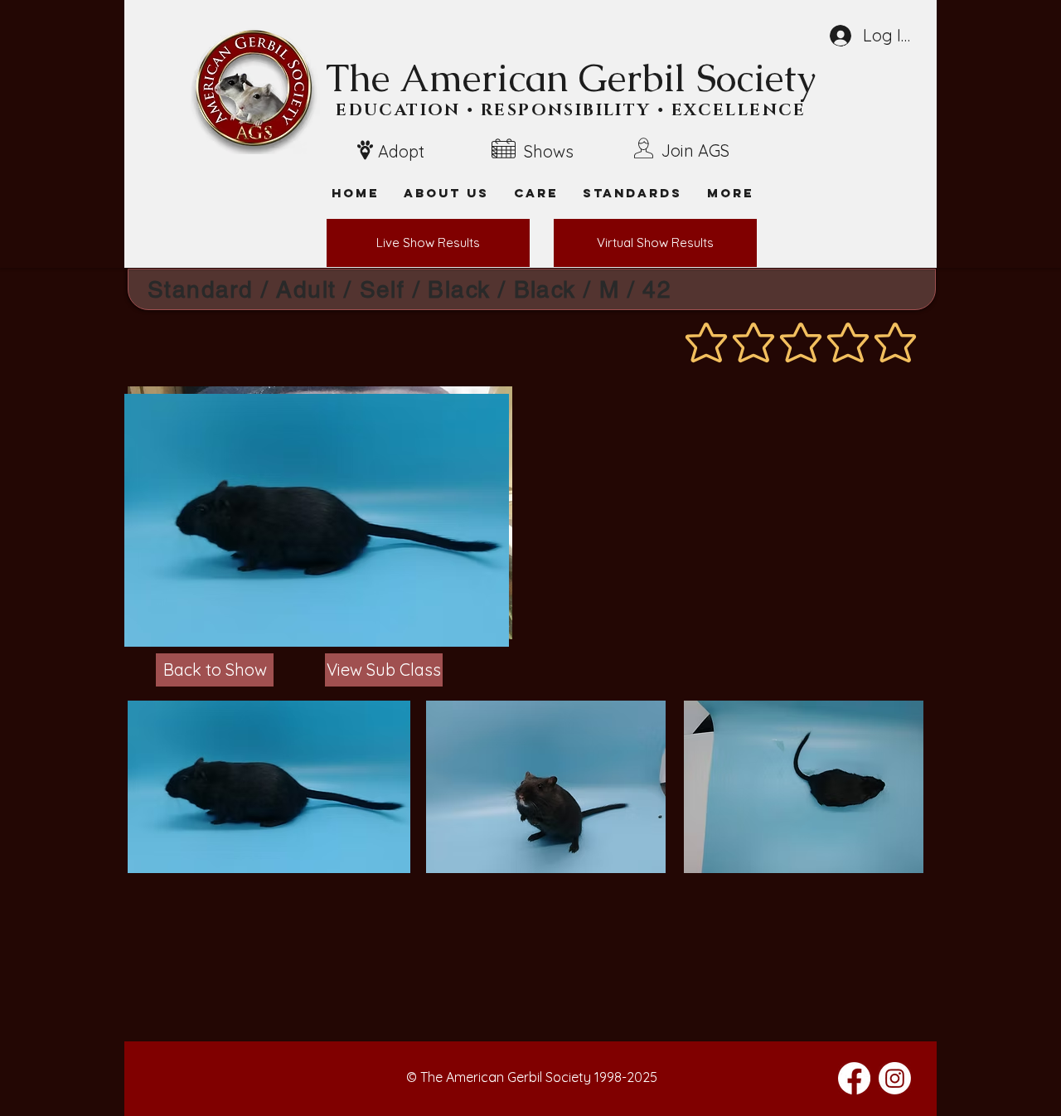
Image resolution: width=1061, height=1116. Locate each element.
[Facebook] (854, 1078)
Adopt (401, 151)
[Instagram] (895, 1078)
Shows (549, 151)
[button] (730, 193)
